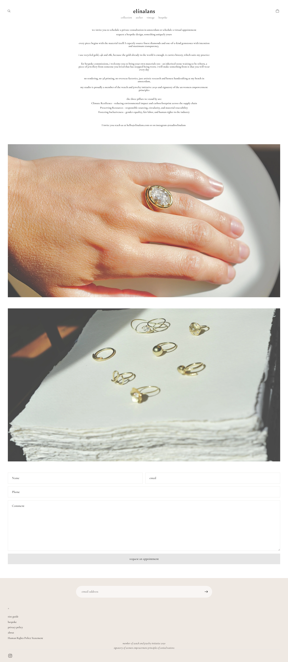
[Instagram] (10, 655)
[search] (9, 11)
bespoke (12, 622)
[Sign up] (206, 592)
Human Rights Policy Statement (25, 638)
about (11, 632)
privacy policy (15, 627)
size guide (13, 616)
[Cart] (277, 11)
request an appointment (144, 559)
